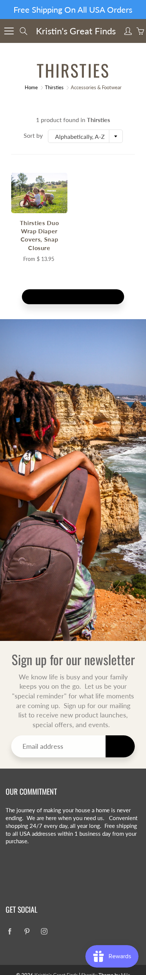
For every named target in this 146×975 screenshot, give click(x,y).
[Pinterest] (70, 170)
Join (118, 146)
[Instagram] (86, 170)
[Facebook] (54, 170)
